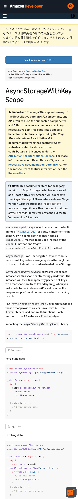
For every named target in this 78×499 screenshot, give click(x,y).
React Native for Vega (36, 71)
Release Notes (17, 173)
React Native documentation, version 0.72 (34, 164)
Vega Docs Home (15, 71)
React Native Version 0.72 (38, 60)
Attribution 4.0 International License (31, 156)
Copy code (15, 350)
